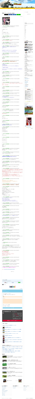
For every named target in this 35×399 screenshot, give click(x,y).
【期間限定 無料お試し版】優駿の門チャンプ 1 (28, 125)
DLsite (32, 128)
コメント (4, 298)
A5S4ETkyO (18, 126)
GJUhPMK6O (18, 78)
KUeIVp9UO (17, 71)
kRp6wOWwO (18, 161)
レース (25, 37)
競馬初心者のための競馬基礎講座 (5, 390)
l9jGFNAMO (18, 164)
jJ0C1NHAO (15, 242)
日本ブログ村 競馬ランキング (27, 78)
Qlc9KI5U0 (17, 63)
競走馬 (25, 29)
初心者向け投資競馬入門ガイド (4, 391)
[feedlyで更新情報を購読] (13, 286)
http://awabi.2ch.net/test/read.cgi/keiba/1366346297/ (9, 269)
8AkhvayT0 (17, 53)
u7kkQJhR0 (17, 56)
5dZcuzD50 (18, 214)
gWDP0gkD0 (18, 86)
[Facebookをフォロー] (12, 286)
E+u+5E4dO (18, 183)
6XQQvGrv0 (17, 25)
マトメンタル (26, 83)
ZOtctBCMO (18, 82)
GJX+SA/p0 (18, 112)
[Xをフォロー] (11, 286)
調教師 (25, 30)
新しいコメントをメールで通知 (6, 304)
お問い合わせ (10, 398)
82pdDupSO (18, 235)
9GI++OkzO (18, 229)
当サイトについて (3, 398)
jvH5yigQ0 (18, 115)
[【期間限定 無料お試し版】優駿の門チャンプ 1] (29, 121)
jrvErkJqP (18, 158)
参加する (31, 100)
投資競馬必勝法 (3, 389)
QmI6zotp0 (18, 224)
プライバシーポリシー (9, 294)
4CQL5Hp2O (18, 238)
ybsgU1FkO (17, 60)
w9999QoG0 (18, 148)
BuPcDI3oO (18, 263)
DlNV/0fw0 (18, 232)
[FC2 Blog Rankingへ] (19, 282)
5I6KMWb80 (18, 99)
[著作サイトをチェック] (10, 286)
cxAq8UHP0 (18, 90)
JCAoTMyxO (17, 42)
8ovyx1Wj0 (18, 205)
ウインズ (4, 284)
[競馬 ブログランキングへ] (6, 282)
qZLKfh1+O (18, 209)
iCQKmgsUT (18, 39)
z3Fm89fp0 (18, 155)
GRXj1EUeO (18, 120)
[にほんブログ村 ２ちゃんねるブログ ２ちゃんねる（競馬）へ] (13, 282)
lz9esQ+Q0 (18, 250)
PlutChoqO (18, 266)
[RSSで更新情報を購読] (14, 286)
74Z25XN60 (18, 133)
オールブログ (26, 82)
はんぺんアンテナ (26, 81)
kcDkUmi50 (18, 168)
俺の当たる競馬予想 (26, 86)
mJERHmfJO (18, 95)
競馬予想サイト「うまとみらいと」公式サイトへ (12, 320)
